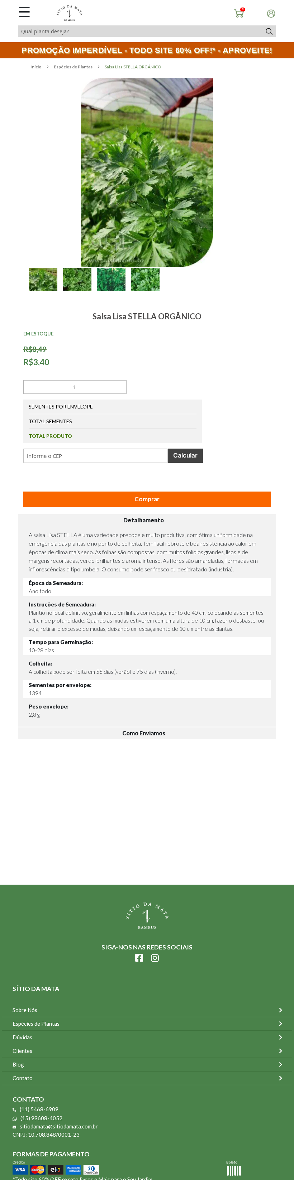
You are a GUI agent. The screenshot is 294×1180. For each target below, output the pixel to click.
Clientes (22, 1051)
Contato (23, 1078)
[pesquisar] (269, 31)
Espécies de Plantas (73, 66)
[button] (46, 287)
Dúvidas (22, 1037)
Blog (18, 1064)
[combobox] (140, 31)
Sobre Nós (25, 1010)
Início (36, 66)
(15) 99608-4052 (41, 1118)
